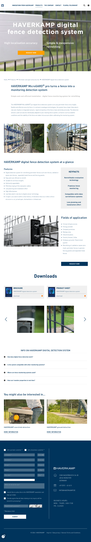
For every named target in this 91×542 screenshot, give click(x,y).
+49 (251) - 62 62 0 (65, 485)
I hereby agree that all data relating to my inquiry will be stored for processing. (24, 499)
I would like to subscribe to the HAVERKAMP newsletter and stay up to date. (25, 493)
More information (11, 432)
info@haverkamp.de (67, 490)
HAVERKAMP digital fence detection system (55, 80)
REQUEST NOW (31, 53)
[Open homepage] (2, 5)
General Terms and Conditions (70, 533)
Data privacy (56, 533)
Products (13, 80)
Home (6, 80)
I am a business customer (35, 450)
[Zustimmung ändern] (3, 536)
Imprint (49, 533)
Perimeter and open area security (28, 80)
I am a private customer (14, 450)
